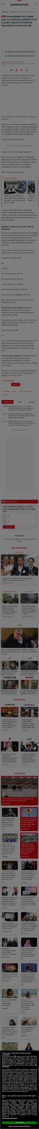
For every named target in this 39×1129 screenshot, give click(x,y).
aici (17, 1082)
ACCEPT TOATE (19, 1122)
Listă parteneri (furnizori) (9, 1118)
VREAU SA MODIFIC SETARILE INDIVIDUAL (19, 1126)
